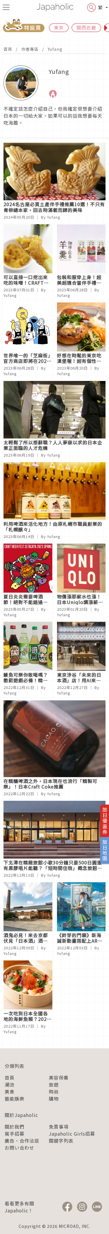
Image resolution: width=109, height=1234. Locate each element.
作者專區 (30, 49)
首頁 (7, 49)
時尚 (54, 1091)
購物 (54, 1098)
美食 (10, 1091)
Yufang (55, 49)
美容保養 (59, 1077)
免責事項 (59, 1126)
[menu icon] (6, 7)
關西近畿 (86, 27)
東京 (59, 27)
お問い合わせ (19, 1147)
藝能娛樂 (14, 1098)
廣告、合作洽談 (22, 1140)
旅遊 (54, 1084)
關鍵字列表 (61, 1140)
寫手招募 (14, 1133)
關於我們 (14, 1126)
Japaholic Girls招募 (72, 1133)
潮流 (10, 1084)
